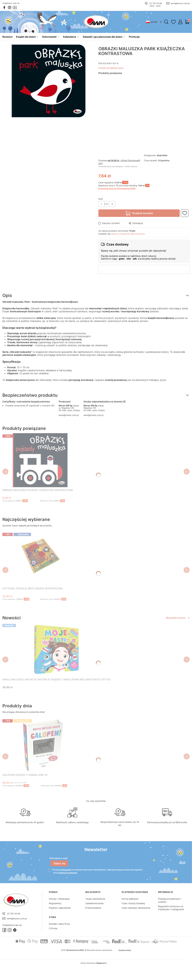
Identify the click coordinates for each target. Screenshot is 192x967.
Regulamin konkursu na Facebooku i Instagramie (171, 908)
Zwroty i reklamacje (59, 898)
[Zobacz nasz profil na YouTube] (15, 7)
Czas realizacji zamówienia (136, 907)
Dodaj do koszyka (142, 213)
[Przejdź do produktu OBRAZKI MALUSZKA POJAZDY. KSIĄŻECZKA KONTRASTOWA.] (39, 460)
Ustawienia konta (94, 903)
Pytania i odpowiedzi (60, 907)
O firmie (53, 928)
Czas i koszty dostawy (133, 903)
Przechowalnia (93, 907)
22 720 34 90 (155, 3)
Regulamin (67, 870)
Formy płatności (130, 898)
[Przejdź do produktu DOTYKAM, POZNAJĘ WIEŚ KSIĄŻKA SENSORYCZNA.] (39, 559)
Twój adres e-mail (58, 858)
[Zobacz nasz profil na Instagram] (9, 7)
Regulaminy (55, 903)
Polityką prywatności (68, 873)
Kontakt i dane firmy (59, 923)
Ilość (100, 199)
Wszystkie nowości (176, 617)
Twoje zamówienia (95, 898)
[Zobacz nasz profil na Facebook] (4, 7)
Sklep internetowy (93, 963)
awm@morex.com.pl (180, 3)
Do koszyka (36, 506)
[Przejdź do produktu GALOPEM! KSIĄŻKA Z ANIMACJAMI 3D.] (40, 745)
